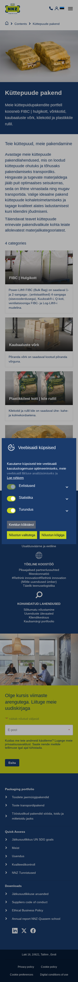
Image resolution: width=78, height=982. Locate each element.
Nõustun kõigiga (53, 535)
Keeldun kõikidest (21, 524)
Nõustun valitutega (22, 535)
